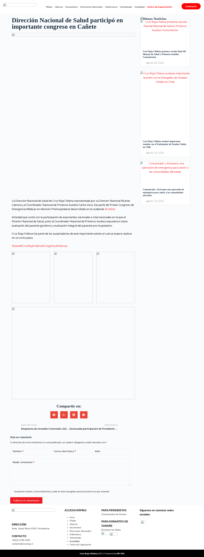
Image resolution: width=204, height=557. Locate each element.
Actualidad (140, 6)
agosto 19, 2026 (155, 201)
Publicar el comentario (26, 500)
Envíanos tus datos (111, 529)
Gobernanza (111, 6)
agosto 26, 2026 (155, 152)
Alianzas (59, 6)
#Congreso (49, 246)
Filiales (49, 6)
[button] (54, 414)
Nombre (18, 451)
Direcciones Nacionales (91, 6)
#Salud (16, 246)
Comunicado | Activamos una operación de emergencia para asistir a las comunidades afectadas (163, 192)
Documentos (72, 6)
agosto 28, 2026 (155, 63)
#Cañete (110, 209)
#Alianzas (61, 246)
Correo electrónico (65, 451)
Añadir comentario (23, 462)
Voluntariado (126, 6)
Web (97, 451)
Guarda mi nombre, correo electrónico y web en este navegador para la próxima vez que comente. (62, 491)
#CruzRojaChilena (31, 246)
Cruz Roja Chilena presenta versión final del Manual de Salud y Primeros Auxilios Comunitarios (164, 54)
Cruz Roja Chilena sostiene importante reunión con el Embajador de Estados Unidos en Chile (164, 144)
